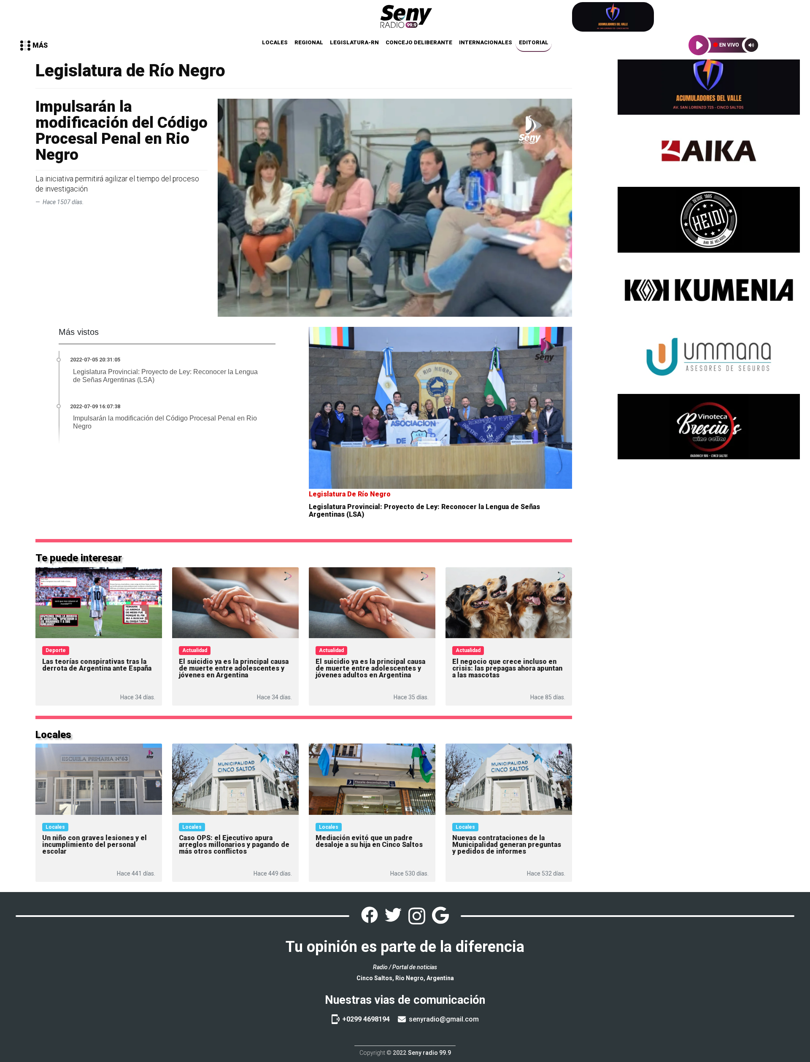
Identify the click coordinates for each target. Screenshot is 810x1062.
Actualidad (194, 650)
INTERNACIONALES (485, 42)
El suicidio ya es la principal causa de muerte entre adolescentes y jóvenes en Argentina (234, 668)
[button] (34, 45)
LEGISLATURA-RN (354, 42)
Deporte (56, 650)
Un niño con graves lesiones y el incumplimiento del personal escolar (94, 844)
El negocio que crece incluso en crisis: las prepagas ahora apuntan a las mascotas (507, 668)
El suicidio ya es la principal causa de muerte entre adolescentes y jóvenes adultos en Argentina (370, 668)
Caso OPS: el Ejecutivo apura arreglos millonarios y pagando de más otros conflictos (234, 844)
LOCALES (275, 42)
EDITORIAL (533, 42)
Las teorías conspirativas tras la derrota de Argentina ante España (96, 665)
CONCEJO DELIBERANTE (419, 42)
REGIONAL (308, 42)
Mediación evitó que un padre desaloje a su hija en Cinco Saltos (369, 841)
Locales (55, 827)
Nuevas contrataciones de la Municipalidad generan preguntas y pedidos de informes (506, 844)
